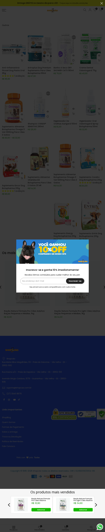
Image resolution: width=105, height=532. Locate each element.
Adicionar (41, 509)
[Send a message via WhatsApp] (100, 527)
